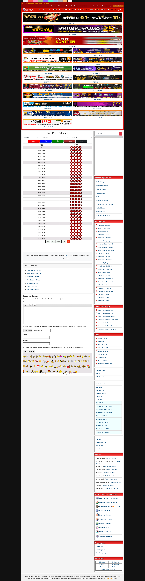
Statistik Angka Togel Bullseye (106, 329)
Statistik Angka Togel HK (105, 313)
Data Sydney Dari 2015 (104, 269)
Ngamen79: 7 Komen (106, 536)
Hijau (57, 141)
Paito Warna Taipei (103, 294)
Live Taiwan (84, 6)
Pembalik (98, 439)
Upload (54, 326)
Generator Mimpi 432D (109, 569)
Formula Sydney (102, 263)
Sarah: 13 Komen (105, 515)
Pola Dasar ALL (100, 377)
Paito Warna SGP (103, 234)
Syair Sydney (100, 546)
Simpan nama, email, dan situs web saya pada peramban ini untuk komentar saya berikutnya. (54, 347)
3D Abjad (102, 564)
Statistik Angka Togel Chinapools (107, 319)
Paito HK (81, 10)
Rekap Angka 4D (102, 351)
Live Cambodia (95, 6)
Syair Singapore (101, 550)
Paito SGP (89, 10)
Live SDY (49, 6)
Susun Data (99, 445)
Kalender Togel (100, 370)
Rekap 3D (118, 10)
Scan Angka (118, 6)
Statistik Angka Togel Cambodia (107, 326)
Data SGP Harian (102, 231)
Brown (70, 141)
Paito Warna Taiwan (103, 285)
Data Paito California (33, 277)
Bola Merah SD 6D (101, 416)
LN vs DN (99, 399)
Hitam (81, 141)
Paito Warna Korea (103, 297)
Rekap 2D (110, 10)
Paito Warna (43, 10)
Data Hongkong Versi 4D (105, 244)
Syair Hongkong (101, 553)
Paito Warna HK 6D (103, 256)
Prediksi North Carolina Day (104, 204)
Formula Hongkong (103, 241)
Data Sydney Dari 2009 (104, 266)
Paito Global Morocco (102, 432)
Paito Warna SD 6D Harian (104, 409)
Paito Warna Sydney (103, 275)
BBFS (103, 10)
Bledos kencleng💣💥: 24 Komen (110, 506)
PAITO (97, 10)
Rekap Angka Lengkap (104, 363)
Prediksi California (33, 289)
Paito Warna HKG (103, 253)
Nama (25, 334)
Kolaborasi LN (100, 396)
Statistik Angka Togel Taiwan (106, 323)
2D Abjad (102, 562)
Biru (46, 141)
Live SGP (58, 6)
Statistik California (32, 283)
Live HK (66, 6)
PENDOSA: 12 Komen (106, 519)
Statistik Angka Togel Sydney (106, 316)
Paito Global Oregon (102, 422)
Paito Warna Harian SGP (105, 237)
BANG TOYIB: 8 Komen (107, 532)
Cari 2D (98, 448)
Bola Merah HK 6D (101, 419)
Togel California (32, 286)
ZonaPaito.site (108, 578)
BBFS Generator (101, 384)
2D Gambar (115, 562)
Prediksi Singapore (101, 182)
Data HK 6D (72, 10)
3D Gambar (115, 564)
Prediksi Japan (100, 212)
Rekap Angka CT (102, 354)
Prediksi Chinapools (102, 200)
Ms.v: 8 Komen (104, 527)
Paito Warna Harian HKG (105, 260)
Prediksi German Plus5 (103, 215)
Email (25, 340)
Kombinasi (99, 387)
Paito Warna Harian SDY (105, 278)
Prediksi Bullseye (101, 208)
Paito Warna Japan (103, 300)
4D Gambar (115, 567)
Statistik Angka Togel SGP (105, 310)
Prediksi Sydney (101, 189)
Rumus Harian (102, 338)
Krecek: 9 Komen (105, 523)
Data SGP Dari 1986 (103, 228)
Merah (34, 141)
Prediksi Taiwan (100, 193)
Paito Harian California (34, 273)
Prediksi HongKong (102, 185)
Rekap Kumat (101, 357)
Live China (74, 6)
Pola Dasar (99, 374)
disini (66, 255)
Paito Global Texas (101, 425)
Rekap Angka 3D (102, 348)
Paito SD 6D (63, 10)
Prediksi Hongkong (111, 458)
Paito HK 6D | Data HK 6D (104, 406)
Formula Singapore (103, 225)
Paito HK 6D (53, 10)
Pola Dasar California (34, 280)
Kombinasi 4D (100, 390)
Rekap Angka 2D (102, 345)
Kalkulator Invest (101, 442)
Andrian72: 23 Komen (106, 511)
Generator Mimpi (106, 6)
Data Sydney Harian (103, 272)
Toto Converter (102, 360)
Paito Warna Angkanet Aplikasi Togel (36, 4)
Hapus (25, 1)
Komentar (26, 302)
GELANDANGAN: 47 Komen (108, 498)
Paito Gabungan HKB (102, 429)
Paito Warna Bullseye (104, 288)
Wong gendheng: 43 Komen (108, 502)
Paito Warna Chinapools (105, 291)
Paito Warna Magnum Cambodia (107, 282)
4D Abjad (102, 567)
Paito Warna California (34, 270)
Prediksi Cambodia (101, 197)
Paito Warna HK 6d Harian (104, 412)
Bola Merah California (57, 133)
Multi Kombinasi (101, 393)
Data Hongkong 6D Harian (105, 250)
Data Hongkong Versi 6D (105, 247)
